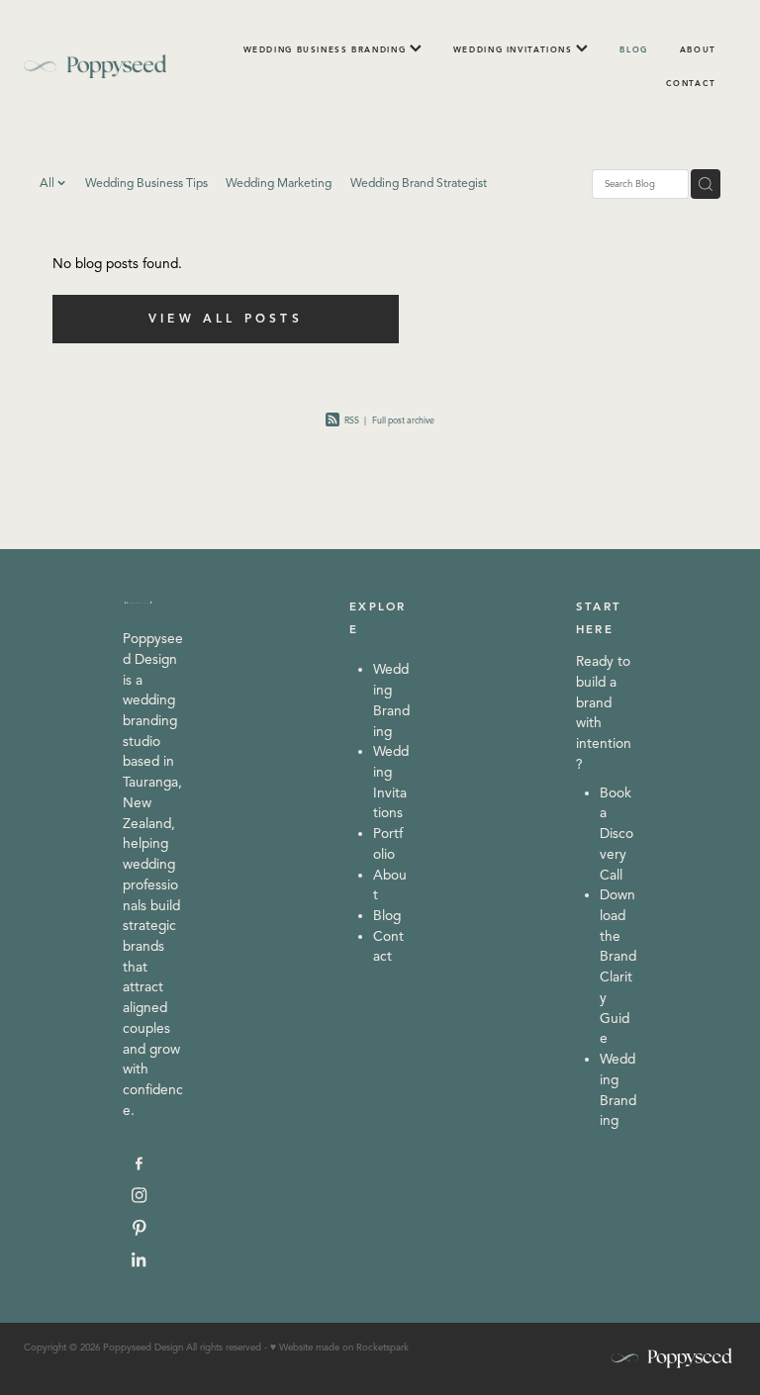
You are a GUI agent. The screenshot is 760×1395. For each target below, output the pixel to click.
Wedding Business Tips (146, 183)
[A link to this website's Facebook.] (139, 1163)
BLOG (633, 49)
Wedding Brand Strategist (418, 183)
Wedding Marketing (279, 183)
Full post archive (403, 420)
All (48, 183)
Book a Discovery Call (616, 834)
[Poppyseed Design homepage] (95, 66)
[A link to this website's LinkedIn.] (139, 1260)
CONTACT (691, 83)
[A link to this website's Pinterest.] (139, 1227)
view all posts (225, 318)
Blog (387, 915)
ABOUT (698, 49)
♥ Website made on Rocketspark (339, 1347)
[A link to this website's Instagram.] (139, 1195)
